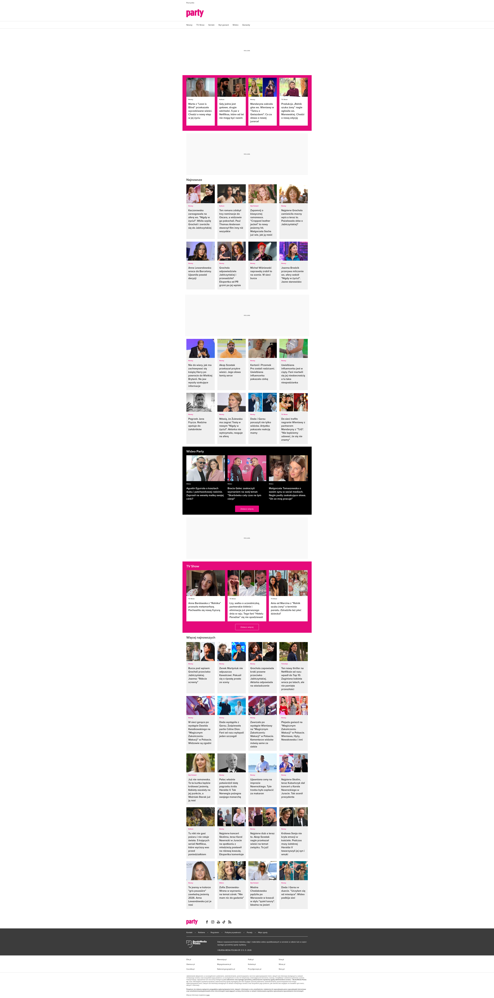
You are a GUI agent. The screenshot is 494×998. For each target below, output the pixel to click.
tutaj (207, 995)
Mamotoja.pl (222, 959)
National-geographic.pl (226, 969)
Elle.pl (188, 959)
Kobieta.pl (252, 964)
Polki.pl (251, 959)
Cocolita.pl (190, 969)
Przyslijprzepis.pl (254, 969)
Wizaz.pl (282, 964)
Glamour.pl (190, 964)
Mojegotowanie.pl (224, 964)
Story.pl (282, 969)
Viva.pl (281, 959)
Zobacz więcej (247, 508)
